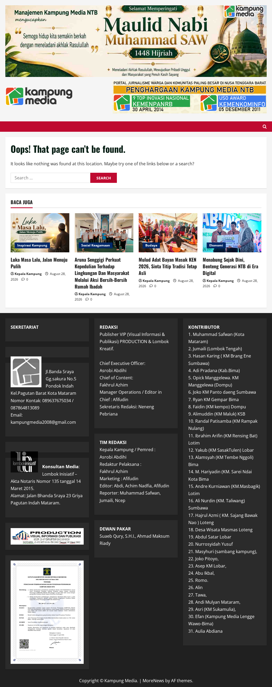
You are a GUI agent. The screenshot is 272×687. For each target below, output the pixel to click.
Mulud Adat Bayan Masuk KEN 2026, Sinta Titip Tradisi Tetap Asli (168, 266)
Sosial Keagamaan (95, 245)
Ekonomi (216, 245)
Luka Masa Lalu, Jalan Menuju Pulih (39, 263)
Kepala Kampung (28, 273)
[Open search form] (265, 126)
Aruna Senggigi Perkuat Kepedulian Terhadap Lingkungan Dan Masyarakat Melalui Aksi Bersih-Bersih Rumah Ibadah (102, 273)
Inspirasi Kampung (32, 245)
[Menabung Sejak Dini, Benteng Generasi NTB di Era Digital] (232, 232)
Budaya (151, 245)
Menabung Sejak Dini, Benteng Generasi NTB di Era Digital (230, 266)
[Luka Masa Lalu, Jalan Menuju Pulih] (40, 232)
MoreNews (153, 681)
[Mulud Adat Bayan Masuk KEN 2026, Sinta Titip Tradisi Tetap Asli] (168, 232)
